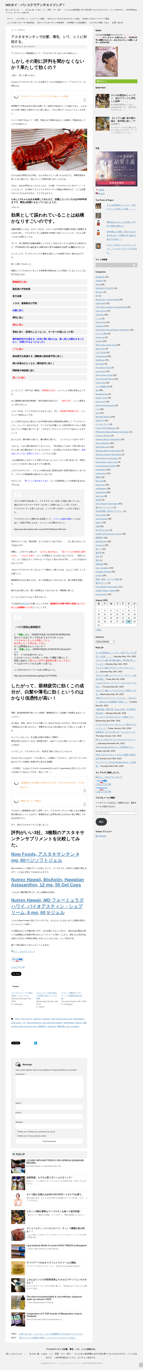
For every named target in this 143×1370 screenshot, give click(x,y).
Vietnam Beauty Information (108, 439)
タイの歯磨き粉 (102, 386)
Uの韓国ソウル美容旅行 (76, 23)
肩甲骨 (98, 553)
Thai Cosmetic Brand (105, 379)
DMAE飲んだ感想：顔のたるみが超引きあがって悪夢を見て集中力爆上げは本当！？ (121, 235)
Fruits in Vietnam (103, 435)
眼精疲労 (42, 1026)
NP (97, 296)
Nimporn (99, 292)
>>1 (16, 652)
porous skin (101, 515)
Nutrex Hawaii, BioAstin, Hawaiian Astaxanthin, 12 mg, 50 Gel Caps (47, 882)
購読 (101, 822)
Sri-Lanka (100, 364)
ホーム (10, 19)
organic (99, 341)
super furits (100, 371)
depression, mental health (107, 299)
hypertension (101, 594)
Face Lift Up (26, 1019)
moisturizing (101, 473)
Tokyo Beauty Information (107, 503)
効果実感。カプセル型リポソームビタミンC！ (50, 1177)
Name (19, 1103)
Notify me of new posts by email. (32, 1136)
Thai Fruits (100, 383)
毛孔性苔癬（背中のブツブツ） (109, 511)
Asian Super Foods (104, 375)
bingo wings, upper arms (106, 462)
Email (19, 1112)
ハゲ (24, 1022)
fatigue (78, 1022)
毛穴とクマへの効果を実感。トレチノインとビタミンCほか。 (48, 1338)
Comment (20, 1074)
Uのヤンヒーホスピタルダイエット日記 (63, 19)
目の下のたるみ (102, 530)
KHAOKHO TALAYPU (105, 288)
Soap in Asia (101, 322)
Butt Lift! (99, 481)
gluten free (100, 349)
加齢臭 (98, 477)
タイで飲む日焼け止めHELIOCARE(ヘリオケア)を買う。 (55, 1194)
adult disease (101, 519)
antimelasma (78, 1019)
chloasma (51, 1026)
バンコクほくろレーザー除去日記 (20, 23)
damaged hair (102, 394)
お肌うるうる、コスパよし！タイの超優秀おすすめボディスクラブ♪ (51, 1334)
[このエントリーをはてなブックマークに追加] (35, 1043)
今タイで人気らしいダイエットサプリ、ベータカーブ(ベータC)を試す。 (122, 249)
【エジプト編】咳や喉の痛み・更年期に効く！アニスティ (123, 121)
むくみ (98, 318)
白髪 (84, 1022)
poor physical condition (52, 1022)
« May (99, 630)
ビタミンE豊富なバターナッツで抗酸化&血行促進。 (71, 996)
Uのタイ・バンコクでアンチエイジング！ (35, 5)
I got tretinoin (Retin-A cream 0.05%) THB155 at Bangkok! (57, 1245)
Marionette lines (103, 447)
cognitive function (103, 572)
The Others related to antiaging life (111, 307)
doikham (99, 281)
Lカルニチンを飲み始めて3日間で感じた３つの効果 (46, 996)
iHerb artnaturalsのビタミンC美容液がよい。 (115, 747)
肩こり (98, 549)
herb (98, 413)
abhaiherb (100, 277)
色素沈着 (61, 1026)
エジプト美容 (101, 333)
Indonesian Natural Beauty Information (113, 330)
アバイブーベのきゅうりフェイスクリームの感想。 (52, 1262)
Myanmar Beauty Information (108, 454)
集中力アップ (101, 583)
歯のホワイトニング (104, 507)
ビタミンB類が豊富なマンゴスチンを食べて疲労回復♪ (54, 1211)
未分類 (98, 500)
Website (19, 1122)
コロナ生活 (100, 352)
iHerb (17, 1019)
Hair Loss (100, 496)
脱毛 (97, 560)
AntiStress (100, 360)
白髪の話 (25, 603)
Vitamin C (100, 420)
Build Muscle (101, 541)
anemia (99, 575)
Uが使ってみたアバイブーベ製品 (96, 19)
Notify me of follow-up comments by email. (36, 1132)
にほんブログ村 (18, 967)
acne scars (16, 1022)
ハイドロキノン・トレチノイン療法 (30, 19)
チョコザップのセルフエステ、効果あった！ (115, 717)
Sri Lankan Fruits (103, 367)
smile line (37, 1019)
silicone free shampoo (105, 405)
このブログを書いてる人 (99, 23)
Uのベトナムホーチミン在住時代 (50, 23)
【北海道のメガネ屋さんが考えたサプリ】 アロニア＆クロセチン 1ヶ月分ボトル (52, 785)
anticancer (100, 485)
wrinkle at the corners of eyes (24, 1026)
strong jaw (100, 337)
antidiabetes (101, 488)
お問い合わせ (117, 23)
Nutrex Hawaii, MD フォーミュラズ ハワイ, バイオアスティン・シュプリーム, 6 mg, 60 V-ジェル (47, 906)
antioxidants (69, 1022)
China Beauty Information (107, 458)
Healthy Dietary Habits (105, 590)
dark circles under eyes (61, 1019)
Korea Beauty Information (107, 587)
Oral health (100, 303)
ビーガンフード (102, 424)
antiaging (46, 1019)
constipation (101, 469)
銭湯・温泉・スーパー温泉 (107, 579)
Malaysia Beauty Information (108, 451)
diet (97, 390)
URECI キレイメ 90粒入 (30, 801)
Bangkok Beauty (103, 417)
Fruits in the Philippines (106, 428)
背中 (97, 556)
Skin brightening (34, 1022)
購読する (103, 81)
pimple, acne (101, 398)
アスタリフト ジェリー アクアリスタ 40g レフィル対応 (44, 96)
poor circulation (72, 1026)
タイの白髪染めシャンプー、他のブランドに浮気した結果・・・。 (123, 98)
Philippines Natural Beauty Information (112, 432)
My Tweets (101, 836)
